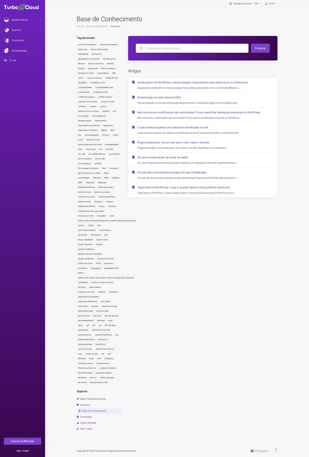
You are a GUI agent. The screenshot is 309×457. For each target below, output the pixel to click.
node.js (81, 225)
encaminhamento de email (90, 145)
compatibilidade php (104, 87)
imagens (115, 178)
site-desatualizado (86, 320)
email (80, 140)
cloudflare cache (97, 83)
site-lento (101, 320)
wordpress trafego (103, 373)
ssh (93, 325)
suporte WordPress (103, 335)
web (109, 354)
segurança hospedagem (88, 297)
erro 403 (109, 149)
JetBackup (102, 183)
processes (108, 263)
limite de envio (84, 192)
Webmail (82, 359)
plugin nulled (102, 240)
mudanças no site (86, 216)
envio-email (91, 149)
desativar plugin (85, 121)
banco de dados (108, 68)
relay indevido (95, 287)
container (82, 106)
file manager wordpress (88, 168)
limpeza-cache (84, 202)
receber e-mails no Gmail (102, 282)
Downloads (86, 417)
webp (91, 359)
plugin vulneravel (85, 244)
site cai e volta (102, 311)
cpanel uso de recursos (88, 111)
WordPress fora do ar (87, 368)
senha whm (83, 306)
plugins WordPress (105, 259)
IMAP (80, 183)
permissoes (96, 235)
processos (82, 268)
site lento (97, 316)
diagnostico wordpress (88, 130)
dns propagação (92, 135)
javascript (90, 183)
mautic (102, 206)
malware (109, 202)
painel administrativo (87, 230)
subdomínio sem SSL (101, 330)
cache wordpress (94, 78)
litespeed (98, 202)
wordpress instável (108, 368)
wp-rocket (82, 382)
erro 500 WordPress (96, 154)
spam (80, 325)
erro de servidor (85, 159)
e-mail (115, 135)
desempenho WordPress (89, 125)
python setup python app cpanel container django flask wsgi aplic (106, 278)
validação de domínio (105, 349)
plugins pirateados (86, 259)
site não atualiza (111, 316)
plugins (99, 244)
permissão (82, 235)
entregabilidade (111, 145)
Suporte (80, 26)
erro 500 (81, 154)
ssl (100, 325)
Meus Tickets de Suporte (93, 399)
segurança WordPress (87, 301)
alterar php (82, 49)
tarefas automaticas (86, 339)
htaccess (97, 178)
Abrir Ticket (86, 428)
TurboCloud (100, 344)
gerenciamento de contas (89, 173)
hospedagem (84, 178)
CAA (113, 73)
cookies (93, 106)
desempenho (101, 121)
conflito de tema (105, 97)
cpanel (103, 106)
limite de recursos (102, 192)
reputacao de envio (86, 292)
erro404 (97, 164)
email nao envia (93, 140)
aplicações (96, 54)
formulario (113, 168)
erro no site (100, 159)
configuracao (84, 92)
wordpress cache (85, 363)
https (106, 178)
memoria (112, 206)
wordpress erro (102, 363)
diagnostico (108, 125)
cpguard (105, 111)
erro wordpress (84, 164)
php (106, 235)
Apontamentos (109, 59)
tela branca (103, 339)
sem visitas (105, 301)
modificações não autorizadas (91, 211)
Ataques (81, 64)
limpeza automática (106, 197)
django (104, 130)
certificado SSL (111, 78)
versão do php (92, 354)
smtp (110, 320)
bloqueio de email (86, 73)
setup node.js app (109, 306)
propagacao (96, 268)
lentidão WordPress (86, 187)
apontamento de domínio (89, 59)
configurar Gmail (100, 92)
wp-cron (93, 378)
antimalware (83, 54)
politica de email (85, 263)
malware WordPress (86, 206)
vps (102, 354)
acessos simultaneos (87, 45)
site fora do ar (84, 316)
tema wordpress (85, 344)
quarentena (83, 282)
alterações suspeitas (108, 45)
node (111, 216)
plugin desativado (85, 240)
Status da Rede (88, 423)
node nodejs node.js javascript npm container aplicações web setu (107, 221)
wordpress (109, 359)
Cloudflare (82, 83)
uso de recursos (85, 349)
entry (80, 149)
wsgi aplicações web (99, 382)
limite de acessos (106, 187)
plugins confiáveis (86, 249)
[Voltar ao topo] (276, 450)
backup (81, 68)
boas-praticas (103, 73)
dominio (105, 135)
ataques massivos (96, 64)
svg (116, 335)
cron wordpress (98, 116)
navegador (101, 216)
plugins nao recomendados (90, 254)
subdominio (83, 330)
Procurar (260, 48)
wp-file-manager (107, 378)
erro (101, 149)
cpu (114, 111)
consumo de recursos (87, 102)
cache (81, 78)
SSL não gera (110, 325)
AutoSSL (110, 64)
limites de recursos (86, 197)
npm (99, 225)
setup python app (85, 311)
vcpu (80, 354)
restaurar (102, 292)
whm (99, 359)
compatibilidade (85, 87)
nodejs (91, 225)
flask (104, 168)
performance (105, 230)
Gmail (106, 173)
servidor (94, 306)
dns (79, 135)
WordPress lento (85, 373)
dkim (112, 130)
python (81, 273)
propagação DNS (111, 268)
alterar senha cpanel (99, 49)
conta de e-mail (107, 102)
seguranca (113, 292)
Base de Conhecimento (97, 26)
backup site (93, 68)
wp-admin (82, 378)
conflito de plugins (86, 97)
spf (87, 325)
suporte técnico (85, 335)
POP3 (98, 263)
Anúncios (85, 405)
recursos (82, 287)
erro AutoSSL (114, 154)
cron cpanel (83, 116)
